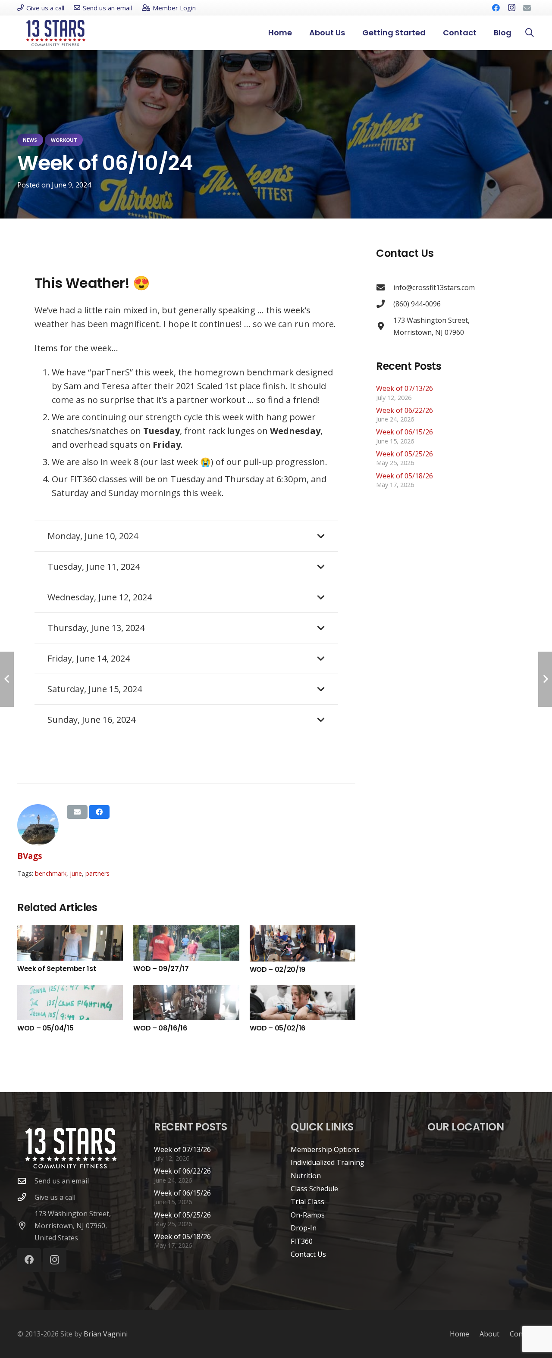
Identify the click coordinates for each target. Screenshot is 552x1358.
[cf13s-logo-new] (55, 33)
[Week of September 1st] (70, 943)
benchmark (50, 873)
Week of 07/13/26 (404, 388)
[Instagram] (511, 8)
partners (97, 873)
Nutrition (306, 1175)
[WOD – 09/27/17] (186, 943)
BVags (29, 856)
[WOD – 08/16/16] (186, 1003)
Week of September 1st (56, 969)
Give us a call (54, 1197)
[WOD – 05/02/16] (302, 1003)
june (76, 873)
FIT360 (302, 1241)
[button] (431, 33)
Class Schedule (314, 1188)
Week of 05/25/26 (404, 454)
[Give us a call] (25, 1197)
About (489, 1334)
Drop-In (304, 1228)
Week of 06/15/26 (404, 432)
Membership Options (325, 1149)
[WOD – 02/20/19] (302, 943)
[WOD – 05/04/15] (70, 1003)
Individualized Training (327, 1162)
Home (459, 1334)
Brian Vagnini (106, 1334)
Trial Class (307, 1201)
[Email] (527, 8)
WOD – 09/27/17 (161, 969)
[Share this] (99, 812)
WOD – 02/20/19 (278, 969)
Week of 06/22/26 (404, 410)
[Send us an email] (25, 1181)
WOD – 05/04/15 (45, 1028)
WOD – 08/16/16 (160, 1028)
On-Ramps (308, 1215)
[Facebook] (496, 8)
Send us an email (61, 1181)
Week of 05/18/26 (404, 476)
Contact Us (308, 1254)
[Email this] (77, 812)
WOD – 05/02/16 (278, 1028)
